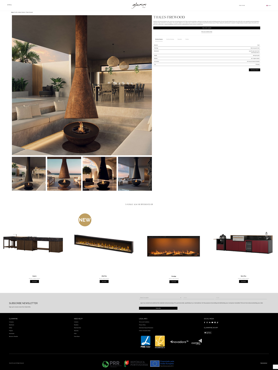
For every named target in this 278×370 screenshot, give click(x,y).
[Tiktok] (217, 322)
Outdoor (19, 12)
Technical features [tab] (159, 39)
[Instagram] (207, 322)
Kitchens (30, 278)
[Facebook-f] (204, 322)
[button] (13, 174)
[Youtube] (212, 322)
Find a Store (242, 5)
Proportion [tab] (180, 39)
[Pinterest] (215, 322)
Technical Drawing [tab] (170, 39)
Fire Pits (15, 12)
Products (23, 12)
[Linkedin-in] (209, 322)
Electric (100, 278)
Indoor (104, 278)
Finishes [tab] (187, 39)
